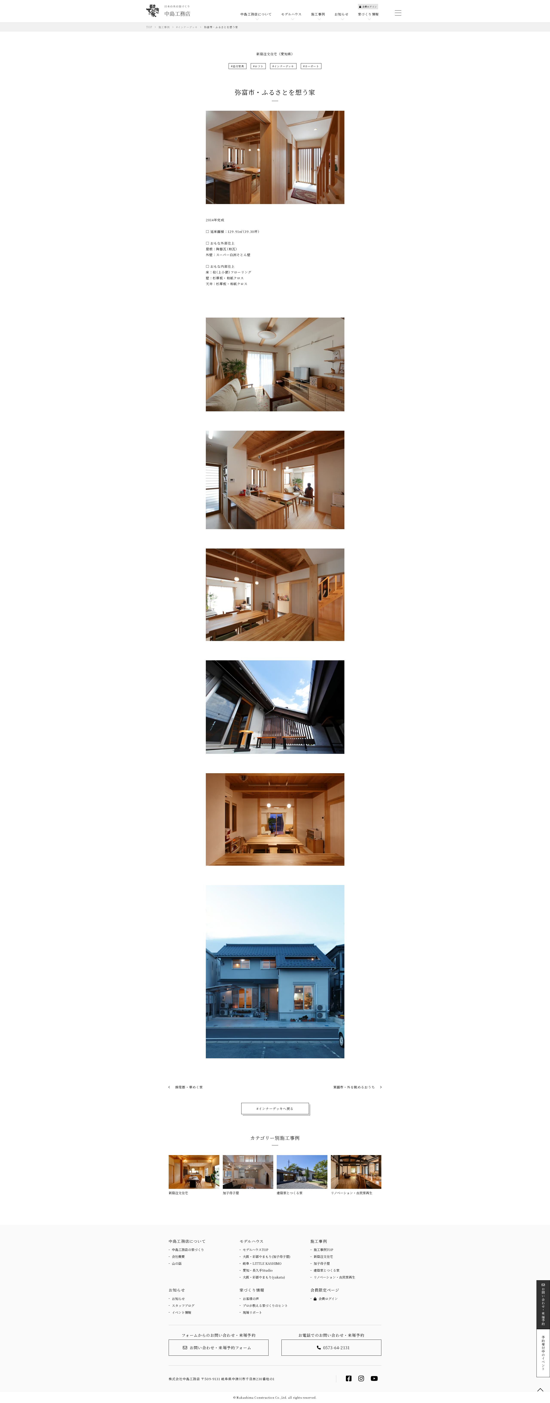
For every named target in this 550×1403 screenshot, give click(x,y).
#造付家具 (237, 66)
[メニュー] (397, 12)
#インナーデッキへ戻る (275, 1108)
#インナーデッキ (283, 66)
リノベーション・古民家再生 (334, 1277)
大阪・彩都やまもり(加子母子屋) (266, 1256)
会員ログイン (369, 6)
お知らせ (178, 1298)
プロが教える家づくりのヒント (265, 1305)
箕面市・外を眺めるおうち (354, 1087)
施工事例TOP (323, 1249)
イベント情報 (181, 1312)
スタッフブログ (183, 1305)
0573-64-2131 (336, 1347)
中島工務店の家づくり (188, 1249)
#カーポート (311, 66)
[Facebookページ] (349, 1379)
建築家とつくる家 (326, 1270)
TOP (540, 1390)
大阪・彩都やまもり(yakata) (264, 1277)
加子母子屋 (322, 1263)
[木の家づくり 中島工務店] (168, 10)
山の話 (177, 1263)
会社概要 (178, 1256)
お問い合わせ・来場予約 (543, 1306)
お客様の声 (251, 1298)
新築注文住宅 (323, 1256)
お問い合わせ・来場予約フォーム (220, 1347)
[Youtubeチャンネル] (374, 1379)
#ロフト (258, 66)
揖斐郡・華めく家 (189, 1087)
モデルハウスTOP (255, 1249)
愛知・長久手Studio (258, 1270)
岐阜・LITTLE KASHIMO (262, 1263)
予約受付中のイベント (543, 1353)
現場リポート (252, 1312)
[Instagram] (361, 1379)
